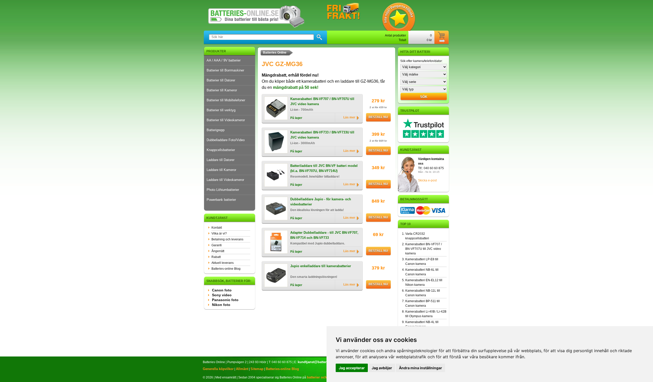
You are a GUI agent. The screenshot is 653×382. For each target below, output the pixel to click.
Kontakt (216, 227)
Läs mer (349, 117)
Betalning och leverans (227, 239)
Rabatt (216, 257)
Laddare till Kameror (221, 170)
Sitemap (256, 369)
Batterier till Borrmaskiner (225, 70)
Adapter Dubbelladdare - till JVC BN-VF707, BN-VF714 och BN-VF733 (324, 235)
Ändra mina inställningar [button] (420, 368)
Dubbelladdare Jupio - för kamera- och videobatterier (320, 201)
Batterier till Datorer (221, 80)
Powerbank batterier (221, 200)
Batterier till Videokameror (226, 120)
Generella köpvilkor (218, 369)
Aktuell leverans (222, 263)
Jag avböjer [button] (382, 368)
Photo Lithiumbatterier (223, 190)
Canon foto (222, 290)
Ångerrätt (217, 251)
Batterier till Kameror (222, 90)
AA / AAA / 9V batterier (224, 60)
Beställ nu (378, 117)
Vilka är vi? (219, 233)
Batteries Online (274, 52)
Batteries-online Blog (226, 268)
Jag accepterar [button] (352, 368)
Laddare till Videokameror (225, 180)
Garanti (216, 245)
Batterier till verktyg (221, 110)
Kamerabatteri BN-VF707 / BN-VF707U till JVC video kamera (322, 101)
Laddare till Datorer (220, 160)
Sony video (222, 295)
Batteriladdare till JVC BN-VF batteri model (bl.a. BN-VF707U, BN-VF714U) (324, 168)
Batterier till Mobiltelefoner (226, 100)
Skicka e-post (427, 180)
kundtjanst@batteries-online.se (322, 362)
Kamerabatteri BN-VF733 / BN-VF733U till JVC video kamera (322, 134)
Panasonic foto (225, 300)
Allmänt (242, 369)
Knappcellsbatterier (221, 150)
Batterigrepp (215, 130)
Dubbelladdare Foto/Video (226, 140)
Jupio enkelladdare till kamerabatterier (320, 266)
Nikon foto (221, 305)
